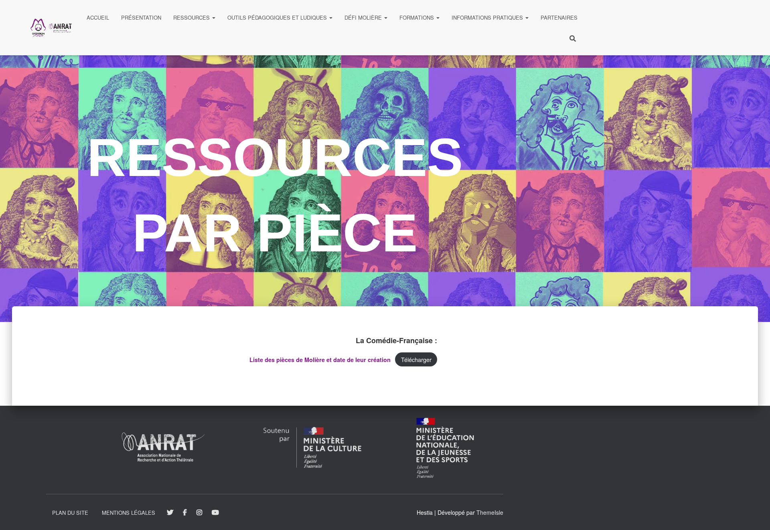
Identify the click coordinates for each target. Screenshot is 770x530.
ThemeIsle (489, 512)
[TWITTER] (170, 513)
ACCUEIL (98, 17)
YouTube (216, 513)
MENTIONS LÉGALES (128, 512)
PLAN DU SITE (70, 512)
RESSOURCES (192, 17)
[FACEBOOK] (185, 513)
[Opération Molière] (51, 28)
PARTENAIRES (559, 17)
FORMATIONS (417, 17)
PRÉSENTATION (141, 17)
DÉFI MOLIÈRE (363, 17)
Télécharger (416, 359)
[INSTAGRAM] (199, 513)
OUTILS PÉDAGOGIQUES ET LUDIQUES (277, 17)
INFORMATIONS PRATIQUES (488, 17)
